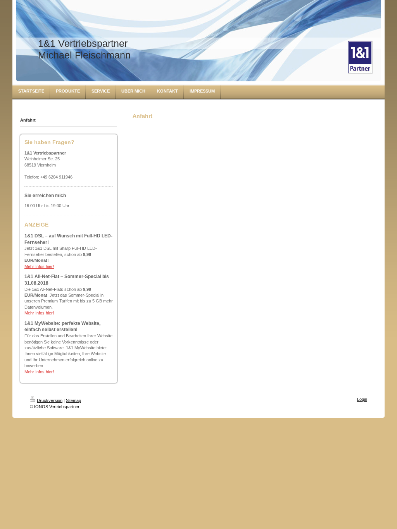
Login (362, 399)
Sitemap (73, 400)
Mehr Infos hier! (39, 266)
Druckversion (49, 400)
